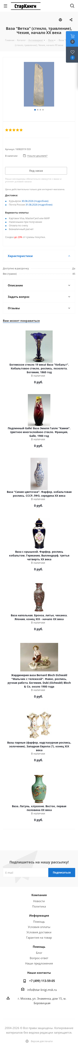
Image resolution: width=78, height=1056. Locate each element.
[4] (18, 130)
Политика (39, 906)
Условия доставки (39, 932)
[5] (21, 130)
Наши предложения (39, 963)
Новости (39, 901)
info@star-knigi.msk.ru (42, 990)
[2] (10, 130)
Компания (39, 895)
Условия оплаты (39, 927)
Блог (39, 953)
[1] (7, 130)
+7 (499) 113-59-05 (42, 981)
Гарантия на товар (39, 937)
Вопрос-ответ (39, 958)
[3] (14, 130)
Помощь (39, 921)
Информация (39, 915)
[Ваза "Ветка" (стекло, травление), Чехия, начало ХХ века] (39, 84)
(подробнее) (41, 201)
